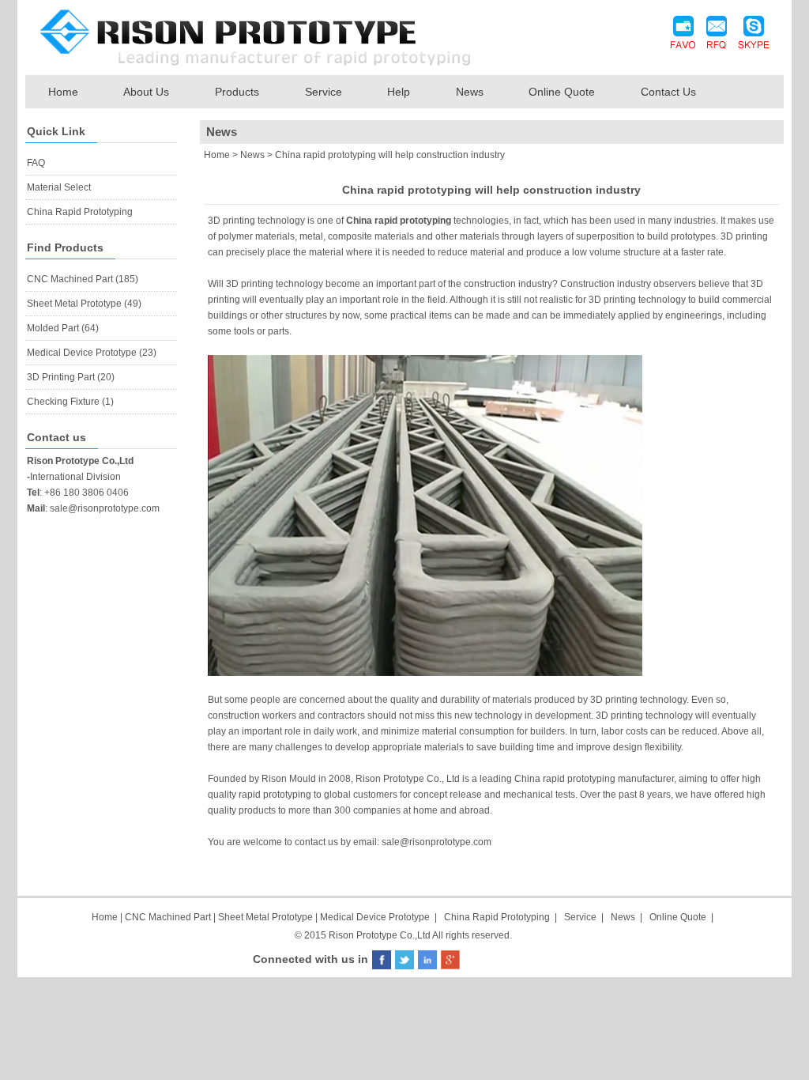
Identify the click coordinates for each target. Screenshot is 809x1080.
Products (237, 91)
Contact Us (668, 91)
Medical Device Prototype (375, 917)
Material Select (59, 187)
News (470, 91)
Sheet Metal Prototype (265, 917)
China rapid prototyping (398, 220)
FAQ (36, 162)
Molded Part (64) (63, 328)
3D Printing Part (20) (71, 377)
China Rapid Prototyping (80, 211)
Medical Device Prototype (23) (91, 352)
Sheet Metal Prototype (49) (84, 303)
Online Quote (562, 91)
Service (323, 91)
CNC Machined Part (169, 917)
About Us (146, 91)
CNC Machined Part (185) (82, 279)
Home (63, 91)
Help (398, 91)
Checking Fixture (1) (70, 401)
